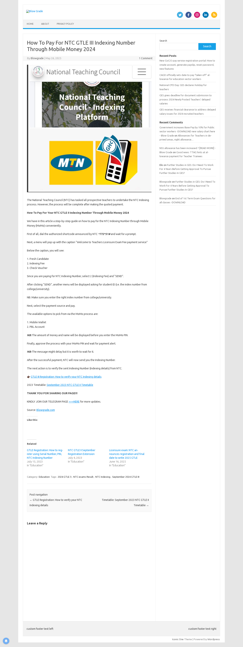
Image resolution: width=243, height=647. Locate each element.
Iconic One (178, 639)
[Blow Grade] (34, 11)
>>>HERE (74, 401)
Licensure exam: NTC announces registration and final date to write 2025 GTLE (126, 454)
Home (30, 24)
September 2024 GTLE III (125, 476)
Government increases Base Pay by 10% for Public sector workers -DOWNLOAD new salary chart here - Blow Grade (187, 131)
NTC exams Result (83, 476)
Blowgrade (37, 58)
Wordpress (213, 639)
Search (163, 40)
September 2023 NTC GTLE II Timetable (70, 384)
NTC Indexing (102, 476)
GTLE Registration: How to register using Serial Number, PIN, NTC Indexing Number (45, 454)
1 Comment (145, 58)
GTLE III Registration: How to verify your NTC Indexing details (66, 376)
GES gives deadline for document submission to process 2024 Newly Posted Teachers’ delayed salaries (185, 99)
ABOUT (45, 24)
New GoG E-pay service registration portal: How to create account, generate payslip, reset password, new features (187, 64)
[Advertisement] (187, 349)
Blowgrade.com (45, 409)
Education (44, 476)
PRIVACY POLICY (65, 24)
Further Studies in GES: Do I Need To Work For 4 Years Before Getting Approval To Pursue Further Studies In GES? (186, 169)
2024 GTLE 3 (64, 476)
